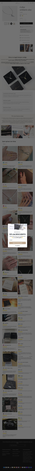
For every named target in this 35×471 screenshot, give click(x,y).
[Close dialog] (26, 225)
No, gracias (17, 245)
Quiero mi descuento (17, 243)
